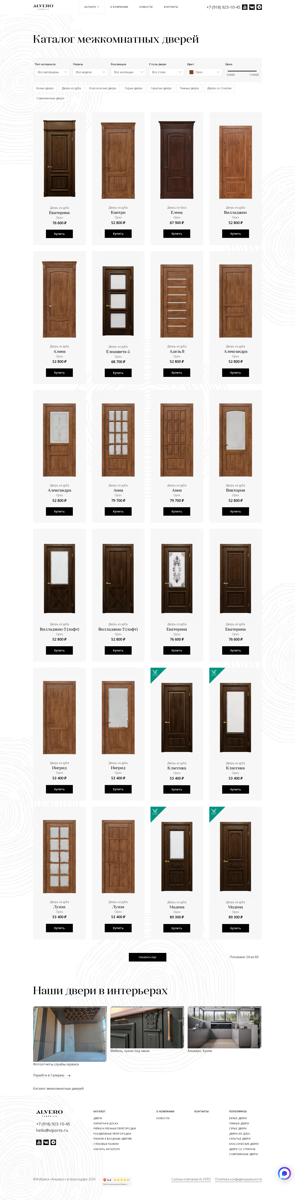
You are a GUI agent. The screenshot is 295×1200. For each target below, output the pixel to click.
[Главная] (44, 7)
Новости (146, 7)
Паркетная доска (106, 1123)
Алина (59, 352)
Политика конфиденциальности (238, 1179)
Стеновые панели (106, 1144)
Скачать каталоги (107, 1149)
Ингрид (59, 768)
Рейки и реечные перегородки (115, 1128)
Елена (177, 213)
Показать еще (147, 957)
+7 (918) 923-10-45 (223, 7)
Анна (118, 491)
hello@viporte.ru (52, 1130)
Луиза (59, 907)
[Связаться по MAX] (284, 1173)
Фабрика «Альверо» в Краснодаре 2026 (66, 1179)
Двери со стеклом (219, 88)
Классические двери (102, 88)
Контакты (171, 7)
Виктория (235, 491)
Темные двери (189, 88)
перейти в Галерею (49, 1075)
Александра (235, 352)
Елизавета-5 (118, 352)
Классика (177, 768)
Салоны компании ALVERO (191, 1179)
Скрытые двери (161, 88)
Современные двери (50, 98)
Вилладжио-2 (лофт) (59, 630)
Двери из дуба (71, 88)
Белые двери (44, 88)
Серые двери (133, 88)
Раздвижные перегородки (112, 1133)
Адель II (176, 352)
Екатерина (59, 213)
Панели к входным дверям (113, 1138)
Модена (176, 907)
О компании (119, 7)
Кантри (118, 213)
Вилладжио (235, 213)
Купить (59, 234)
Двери (98, 1118)
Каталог (90, 7)
